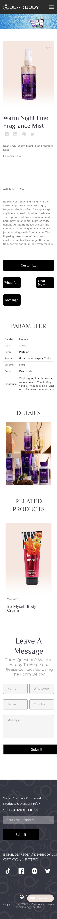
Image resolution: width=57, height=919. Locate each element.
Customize (28, 265)
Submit (21, 835)
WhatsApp (11, 283)
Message (11, 300)
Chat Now (41, 282)
